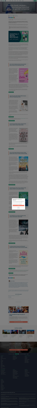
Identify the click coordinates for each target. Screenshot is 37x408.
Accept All (18, 205)
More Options (18, 208)
